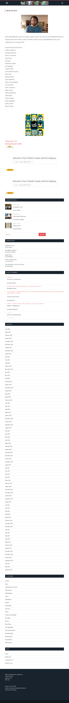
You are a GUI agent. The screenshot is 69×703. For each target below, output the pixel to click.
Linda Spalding (10, 101)
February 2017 (8, 483)
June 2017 (7, 471)
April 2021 (7, 378)
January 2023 (8, 338)
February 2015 (8, 545)
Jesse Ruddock (9, 79)
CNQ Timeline (8, 593)
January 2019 (8, 415)
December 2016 (9, 489)
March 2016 (8, 517)
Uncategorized (8, 636)
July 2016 (7, 505)
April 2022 (7, 363)
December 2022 (9, 341)
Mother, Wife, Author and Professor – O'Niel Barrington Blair (23, 286)
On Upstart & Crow (18, 207)
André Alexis (9, 69)
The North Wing (9, 633)
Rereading (7, 618)
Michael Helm (9, 77)
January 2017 (8, 486)
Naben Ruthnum (10, 93)
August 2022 (8, 354)
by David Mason (17, 229)
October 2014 (8, 557)
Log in (6, 654)
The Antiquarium (9, 627)
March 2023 (8, 332)
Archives (7, 581)
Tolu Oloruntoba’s (14, 264)
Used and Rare (8, 639)
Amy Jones (8, 58)
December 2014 (9, 551)
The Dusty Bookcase (10, 630)
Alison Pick (8, 95)
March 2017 (8, 480)
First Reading (8, 605)
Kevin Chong (9, 106)
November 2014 (9, 554)
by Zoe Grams (16, 210)
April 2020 (7, 394)
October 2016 (8, 495)
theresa (9, 277)
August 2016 (8, 502)
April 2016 (7, 514)
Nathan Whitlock (10, 53)
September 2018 (9, 425)
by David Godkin (11, 283)
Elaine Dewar (9, 103)
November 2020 (9, 387)
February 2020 (8, 400)
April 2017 (7, 477)
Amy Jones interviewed (13, 296)
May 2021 (7, 375)
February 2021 (8, 381)
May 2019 (7, 406)
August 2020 (8, 391)
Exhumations (8, 599)
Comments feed (9, 660)
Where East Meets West (10, 259)
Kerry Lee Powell (10, 55)
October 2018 (8, 421)
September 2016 (9, 499)
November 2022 (9, 344)
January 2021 (8, 384)
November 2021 (9, 369)
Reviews (7, 621)
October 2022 (8, 347)
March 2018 (8, 443)
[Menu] (7, 3)
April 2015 (7, 539)
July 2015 (7, 529)
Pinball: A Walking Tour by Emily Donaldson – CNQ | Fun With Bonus (25, 303)
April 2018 (7, 440)
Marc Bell (8, 74)
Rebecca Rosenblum (11, 82)
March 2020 (8, 397)
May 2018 (7, 437)
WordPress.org (8, 663)
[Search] (62, 3)
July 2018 (7, 431)
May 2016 (7, 511)
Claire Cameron (10, 87)
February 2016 (8, 520)
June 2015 (7, 532)
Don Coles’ (13, 279)
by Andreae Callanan (18, 219)
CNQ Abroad (8, 590)
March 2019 (8, 412)
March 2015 (8, 542)
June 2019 (7, 403)
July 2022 (7, 357)
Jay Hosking (9, 66)
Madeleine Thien (10, 63)
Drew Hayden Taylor (11, 71)
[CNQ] (34, 3)
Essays (6, 596)
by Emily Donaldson (12, 309)
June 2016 (7, 508)
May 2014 (7, 566)
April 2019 (7, 409)
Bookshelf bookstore (56, 37)
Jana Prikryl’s (19, 216)
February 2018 (8, 446)
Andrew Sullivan (10, 50)
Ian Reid (7, 61)
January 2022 (8, 366)
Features (7, 602)
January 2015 (8, 548)
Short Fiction (8, 624)
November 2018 (9, 418)
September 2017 (9, 462)
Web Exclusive (8, 642)
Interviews (7, 608)
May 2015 (7, 536)
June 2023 (7, 329)
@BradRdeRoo (14, 37)
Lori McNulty (9, 85)
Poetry (6, 612)
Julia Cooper (9, 90)
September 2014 (9, 560)
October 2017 (8, 458)
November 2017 (9, 455)
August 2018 (8, 428)
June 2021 (7, 372)
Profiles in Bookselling (10, 615)
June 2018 (7, 434)
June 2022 (7, 360)
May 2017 (7, 474)
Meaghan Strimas (11, 288)
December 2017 (9, 452)
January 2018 (8, 449)
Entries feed (8, 657)
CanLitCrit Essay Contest (11, 587)
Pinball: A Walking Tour (13, 305)
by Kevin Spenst (9, 266)
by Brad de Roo (11, 300)
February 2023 (8, 335)
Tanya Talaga (9, 98)
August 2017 (8, 465)
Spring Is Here (17, 225)
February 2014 (8, 570)
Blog (6, 584)
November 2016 (9, 492)
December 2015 (9, 523)
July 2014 (7, 563)
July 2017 (7, 468)
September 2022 (9, 350)
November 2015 (9, 526)
